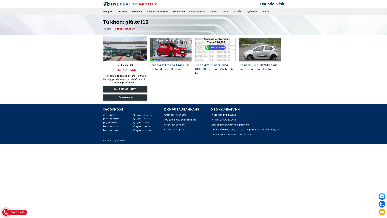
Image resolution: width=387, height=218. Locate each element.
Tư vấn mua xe (124, 97)
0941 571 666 (229, 119)
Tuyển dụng (251, 11)
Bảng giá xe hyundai (157, 11)
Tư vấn (237, 11)
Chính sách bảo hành (174, 124)
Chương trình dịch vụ (174, 129)
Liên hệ (266, 11)
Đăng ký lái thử (197, 11)
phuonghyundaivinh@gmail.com (233, 124)
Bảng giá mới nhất (125, 89)
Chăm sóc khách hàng (175, 115)
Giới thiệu (122, 11)
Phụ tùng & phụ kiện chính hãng (180, 119)
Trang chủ (108, 11)
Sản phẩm (137, 11)
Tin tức (213, 11)
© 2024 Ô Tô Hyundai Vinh (114, 141)
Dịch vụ (225, 11)
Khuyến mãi (179, 11)
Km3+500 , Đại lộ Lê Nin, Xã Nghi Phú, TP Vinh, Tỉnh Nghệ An (248, 129)
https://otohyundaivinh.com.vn (235, 134)
